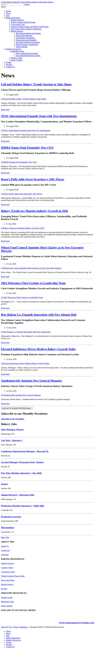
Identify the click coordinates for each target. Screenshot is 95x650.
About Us (5, 546)
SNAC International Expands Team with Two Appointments (39, 116)
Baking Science (17, 31)
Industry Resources (13, 49)
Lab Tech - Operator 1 (12, 440)
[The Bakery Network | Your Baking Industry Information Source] (27, 2)
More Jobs (5, 537)
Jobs (7, 15)
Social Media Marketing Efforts (28, 56)
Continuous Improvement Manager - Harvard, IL (25, 451)
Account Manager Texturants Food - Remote (22, 462)
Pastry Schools (16, 60)
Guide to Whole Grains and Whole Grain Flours (29, 27)
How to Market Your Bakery (27, 53)
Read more (5, 109)
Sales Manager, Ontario (12, 429)
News (8, 13)
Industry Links (16, 58)
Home (8, 11)
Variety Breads (21, 47)
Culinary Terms (7, 568)
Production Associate (11, 516)
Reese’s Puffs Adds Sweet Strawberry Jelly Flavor (32, 179)
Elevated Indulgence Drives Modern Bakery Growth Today (38, 349)
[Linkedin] (84, 619)
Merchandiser (7, 527)
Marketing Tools (17, 51)
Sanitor (4, 484)
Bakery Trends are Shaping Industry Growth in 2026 (34, 210)
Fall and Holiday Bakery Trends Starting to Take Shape (36, 84)
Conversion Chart (18, 24)
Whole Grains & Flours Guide (13, 576)
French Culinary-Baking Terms (23, 22)
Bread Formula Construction (27, 44)
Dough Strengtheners (24, 36)
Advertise (5, 555)
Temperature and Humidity (26, 40)
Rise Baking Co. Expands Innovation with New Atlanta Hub (38, 314)
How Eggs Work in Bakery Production (26, 29)
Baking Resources (13, 18)
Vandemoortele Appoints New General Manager (31, 380)
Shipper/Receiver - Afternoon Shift (17, 495)
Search (27, 4)
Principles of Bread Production (28, 42)
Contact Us (10, 67)
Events (8, 62)
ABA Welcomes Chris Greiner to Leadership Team (33, 283)
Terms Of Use (6, 627)
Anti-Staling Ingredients (25, 38)
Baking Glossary (17, 20)
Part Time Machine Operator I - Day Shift (21, 473)
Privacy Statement (20, 627)
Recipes (9, 65)
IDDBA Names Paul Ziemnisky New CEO (27, 147)
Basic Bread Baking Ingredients (28, 33)
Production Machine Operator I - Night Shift (22, 506)
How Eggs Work (7, 580)
